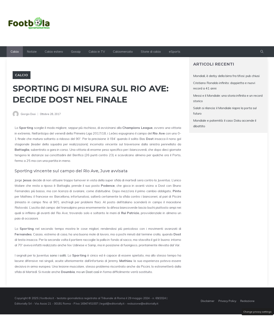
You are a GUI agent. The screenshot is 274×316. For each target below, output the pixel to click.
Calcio (15, 51)
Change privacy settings (257, 311)
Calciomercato (123, 51)
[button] (261, 51)
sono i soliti (58, 255)
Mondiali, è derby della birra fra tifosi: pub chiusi (226, 76)
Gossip (76, 51)
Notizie (32, 51)
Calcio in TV (97, 51)
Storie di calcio (151, 51)
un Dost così (90, 272)
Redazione (247, 301)
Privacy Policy (227, 301)
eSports (174, 51)
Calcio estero (54, 51)
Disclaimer (207, 301)
